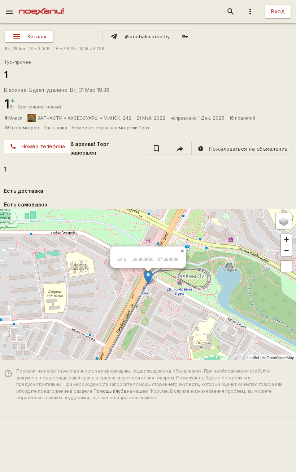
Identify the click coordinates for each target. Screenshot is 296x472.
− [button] (286, 250)
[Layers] (284, 221)
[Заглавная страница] (41, 5)
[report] (242, 148)
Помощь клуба (109, 391)
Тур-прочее (17, 62)
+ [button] (286, 239)
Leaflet (253, 357)
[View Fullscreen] (286, 266)
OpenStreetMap (280, 357)
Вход (278, 11)
